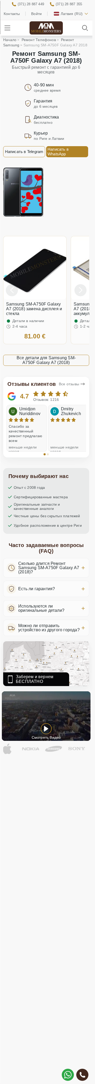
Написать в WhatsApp (58, 151)
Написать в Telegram (24, 151)
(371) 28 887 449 (31, 4)
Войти (36, 14)
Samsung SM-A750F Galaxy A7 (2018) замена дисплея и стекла (34, 309)
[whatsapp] (68, 1075)
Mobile (46, 31)
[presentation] (12, 290)
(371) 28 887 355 (69, 4)
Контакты (12, 14)
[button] (45, 454)
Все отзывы (69, 384)
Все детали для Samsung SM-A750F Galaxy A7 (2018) (46, 360)
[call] (82, 1075)
